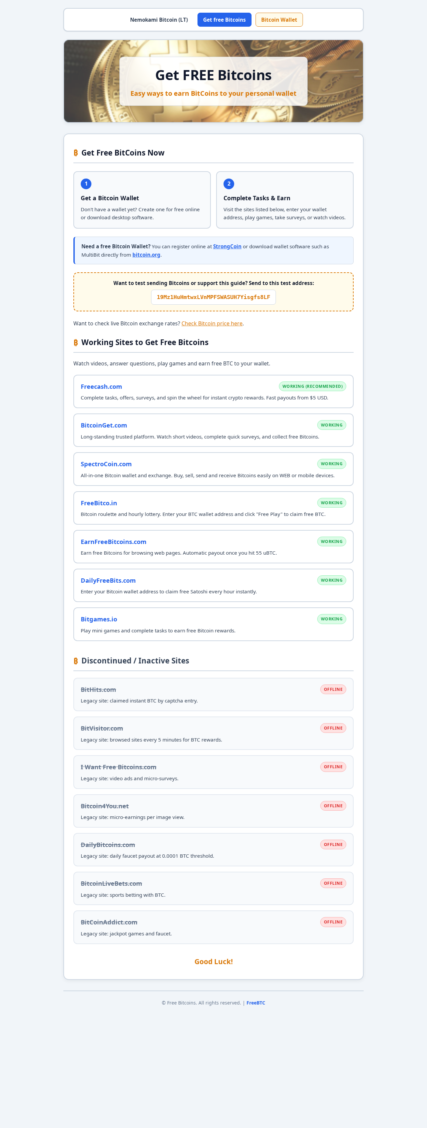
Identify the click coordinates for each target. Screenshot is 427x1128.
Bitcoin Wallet (279, 19)
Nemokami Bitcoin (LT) (159, 19)
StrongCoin (227, 246)
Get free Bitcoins (224, 19)
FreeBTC (256, 1003)
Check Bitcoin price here (212, 323)
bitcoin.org (146, 254)
